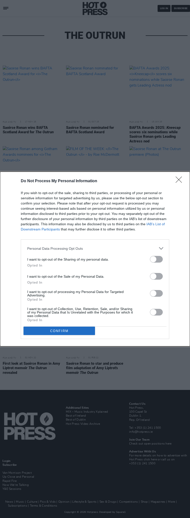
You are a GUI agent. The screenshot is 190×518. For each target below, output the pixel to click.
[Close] (180, 181)
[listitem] (95, 248)
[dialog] (95, 259)
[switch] (156, 259)
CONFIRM (59, 331)
